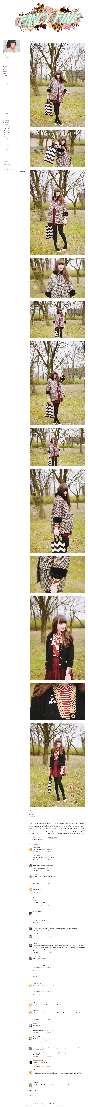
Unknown (35, 887)
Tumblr (4, 77)
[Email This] (50, 838)
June (5, 136)
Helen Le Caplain (36, 911)
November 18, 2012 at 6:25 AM (42, 922)
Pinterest (5, 73)
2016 (6, 113)
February (6, 145)
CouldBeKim (35, 956)
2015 (6, 116)
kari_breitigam (36, 847)
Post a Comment (32, 1090)
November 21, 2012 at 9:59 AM (42, 1019)
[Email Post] (47, 837)
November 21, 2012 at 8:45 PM (42, 1032)
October (6, 128)
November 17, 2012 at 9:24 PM (42, 851)
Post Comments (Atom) (40, 1095)
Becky (34, 874)
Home (57, 1092)
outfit (35, 839)
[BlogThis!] (52, 838)
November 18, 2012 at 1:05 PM (42, 952)
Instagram (5, 71)
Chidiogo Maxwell (37, 1060)
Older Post (83, 1092)
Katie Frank (35, 934)
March (5, 143)
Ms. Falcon (35, 1036)
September (6, 130)
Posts (6, 161)
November (6, 126)
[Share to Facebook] (55, 838)
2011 (6, 149)
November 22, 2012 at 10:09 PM (42, 1066)
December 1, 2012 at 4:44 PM (41, 1087)
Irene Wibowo (51, 857)
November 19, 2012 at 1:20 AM (42, 991)
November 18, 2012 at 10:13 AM (42, 930)
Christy (34, 1045)
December (6, 124)
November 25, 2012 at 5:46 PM (42, 1079)
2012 (6, 122)
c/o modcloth (34, 820)
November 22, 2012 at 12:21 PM (42, 1042)
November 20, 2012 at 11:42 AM (42, 1007)
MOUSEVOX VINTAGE (38, 926)
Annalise (35, 943)
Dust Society (35, 1082)
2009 (6, 154)
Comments (7, 164)
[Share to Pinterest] (56, 838)
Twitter (4, 78)
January (6, 147)
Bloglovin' (5, 66)
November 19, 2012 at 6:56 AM (42, 999)
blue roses (35, 1023)
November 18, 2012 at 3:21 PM (42, 967)
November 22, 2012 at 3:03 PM (42, 1056)
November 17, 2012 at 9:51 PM (42, 859)
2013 (6, 120)
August (5, 132)
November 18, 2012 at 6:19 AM (42, 908)
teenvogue (41, 839)
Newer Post (31, 1092)
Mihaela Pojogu (36, 983)
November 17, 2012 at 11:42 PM (42, 870)
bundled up (32, 41)
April (5, 141)
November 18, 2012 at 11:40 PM (42, 980)
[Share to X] (53, 838)
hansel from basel (34, 818)
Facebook (5, 69)
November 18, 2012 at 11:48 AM (42, 939)
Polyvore (5, 75)
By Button (35, 978)
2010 (6, 151)
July (5, 134)
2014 (6, 118)
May (5, 138)
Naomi (34, 863)
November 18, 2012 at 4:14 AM (42, 883)
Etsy (4, 68)
